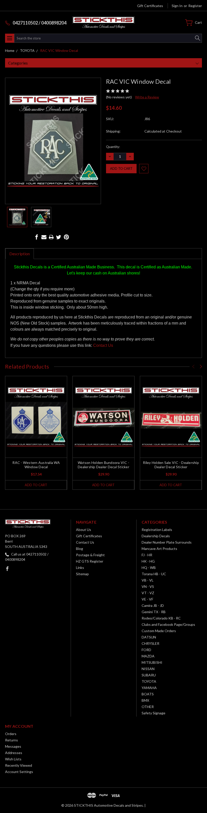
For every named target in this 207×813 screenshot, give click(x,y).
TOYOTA (149, 681)
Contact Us (103, 345)
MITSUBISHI (152, 662)
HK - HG (148, 561)
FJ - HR (147, 555)
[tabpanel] (36, 433)
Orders (10, 734)
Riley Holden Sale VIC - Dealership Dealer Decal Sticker (171, 464)
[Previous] (193, 366)
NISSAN (148, 669)
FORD (146, 650)
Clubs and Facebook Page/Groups (168, 624)
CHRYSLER (150, 643)
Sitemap (82, 574)
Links (80, 567)
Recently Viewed (18, 765)
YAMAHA (149, 688)
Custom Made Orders (159, 631)
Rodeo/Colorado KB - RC (161, 618)
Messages (13, 746)
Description (19, 253)
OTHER (148, 706)
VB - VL (147, 580)
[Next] (201, 366)
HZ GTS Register (89, 561)
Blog (79, 548)
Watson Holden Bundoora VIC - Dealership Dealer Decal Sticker (103, 464)
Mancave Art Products (159, 548)
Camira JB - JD (153, 605)
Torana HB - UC (154, 574)
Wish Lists (13, 759)
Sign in (177, 6)
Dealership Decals (156, 536)
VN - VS (148, 586)
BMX (145, 700)
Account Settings (19, 771)
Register (195, 6)
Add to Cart (36, 485)
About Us (83, 529)
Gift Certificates (150, 6)
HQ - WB (149, 567)
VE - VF (147, 599)
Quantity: (113, 147)
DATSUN (149, 637)
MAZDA (148, 656)
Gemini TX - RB (154, 612)
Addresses (13, 753)
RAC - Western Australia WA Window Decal (36, 464)
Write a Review (147, 97)
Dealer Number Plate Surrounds (167, 542)
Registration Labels (157, 529)
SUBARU (149, 675)
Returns (11, 740)
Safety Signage (153, 713)
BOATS (148, 694)
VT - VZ (148, 593)
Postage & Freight (90, 555)
